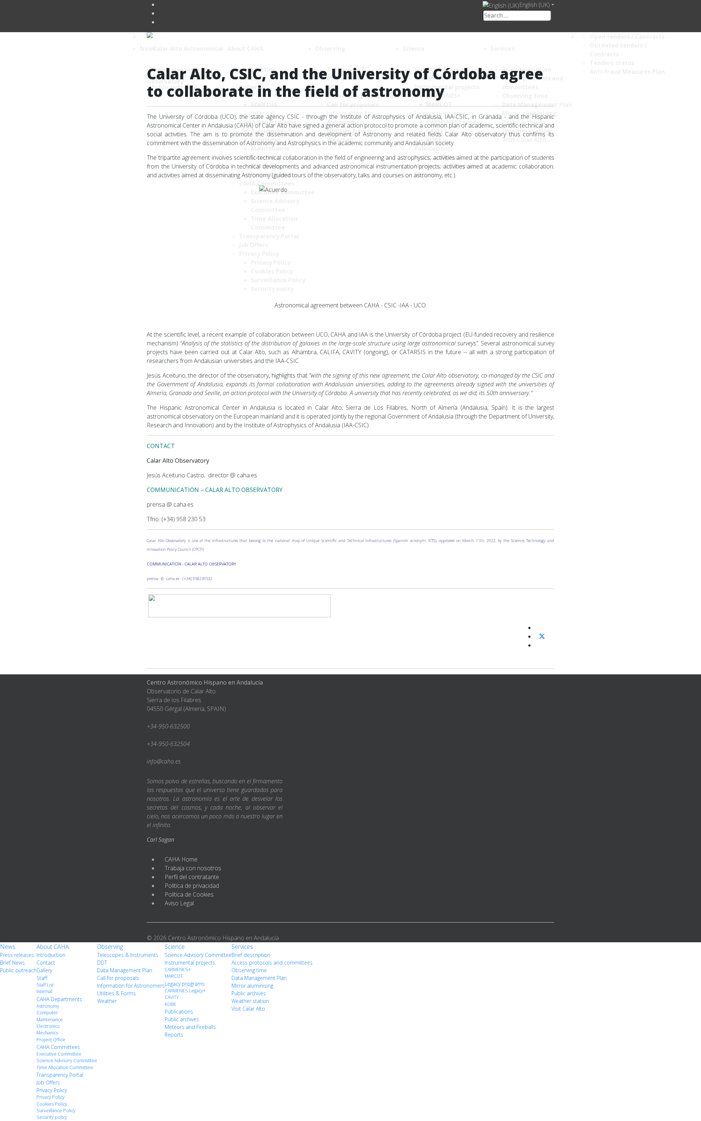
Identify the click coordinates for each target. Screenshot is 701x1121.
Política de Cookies (189, 894)
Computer (47, 1013)
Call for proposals (118, 977)
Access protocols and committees (272, 962)
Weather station (250, 1000)
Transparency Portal (60, 1074)
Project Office (51, 1040)
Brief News (12, 962)
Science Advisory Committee (67, 1060)
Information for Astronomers (131, 985)
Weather (107, 1000)
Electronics (48, 1026)
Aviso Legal (179, 903)
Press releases (17, 954)
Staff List (45, 985)
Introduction (51, 954)
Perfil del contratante (192, 877)
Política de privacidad (192, 886)
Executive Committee (59, 1054)
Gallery (44, 970)
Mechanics (47, 1033)
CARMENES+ (178, 969)
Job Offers (48, 1082)
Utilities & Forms (116, 993)
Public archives (182, 1019)
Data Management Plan (124, 970)
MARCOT (174, 976)
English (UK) (534, 5)
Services (502, 49)
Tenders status (612, 63)
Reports (174, 1034)
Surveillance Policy (56, 1110)
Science (414, 49)
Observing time (249, 970)
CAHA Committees (58, 1047)
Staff (42, 977)
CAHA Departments (59, 999)
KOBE (170, 1004)
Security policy (52, 1117)
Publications (179, 1011)
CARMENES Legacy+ (185, 991)
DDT (102, 962)
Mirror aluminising (252, 985)
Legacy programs (185, 983)
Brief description (250, 954)
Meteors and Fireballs (190, 1026)
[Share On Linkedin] (538, 645)
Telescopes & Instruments (127, 954)
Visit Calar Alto (248, 1008)
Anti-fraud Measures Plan (627, 72)
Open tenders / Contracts (627, 37)
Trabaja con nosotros (193, 868)
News (148, 49)
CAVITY (172, 997)
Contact (46, 962)
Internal (44, 991)
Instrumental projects (190, 962)
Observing (330, 49)
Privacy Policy (52, 1090)
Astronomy (48, 1006)
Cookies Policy (52, 1104)
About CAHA (245, 49)
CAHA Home (181, 859)
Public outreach (18, 970)
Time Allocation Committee (65, 1067)
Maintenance (50, 1019)
